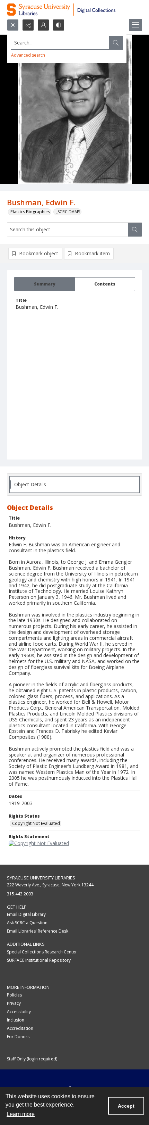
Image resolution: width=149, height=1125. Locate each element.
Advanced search (28, 55)
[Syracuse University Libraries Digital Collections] (74, 9)
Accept (126, 1106)
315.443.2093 (20, 894)
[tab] (44, 284)
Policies (14, 995)
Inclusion (15, 1020)
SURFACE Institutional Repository (39, 960)
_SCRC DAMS (68, 212)
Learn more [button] (21, 1114)
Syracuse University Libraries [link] (41, 878)
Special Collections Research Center (42, 952)
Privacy (14, 1003)
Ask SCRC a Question (27, 923)
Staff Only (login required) (32, 1059)
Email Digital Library (26, 914)
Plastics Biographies (30, 212)
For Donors (18, 1037)
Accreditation (20, 1028)
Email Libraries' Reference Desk (37, 931)
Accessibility (19, 1012)
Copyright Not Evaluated (36, 823)
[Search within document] (135, 230)
